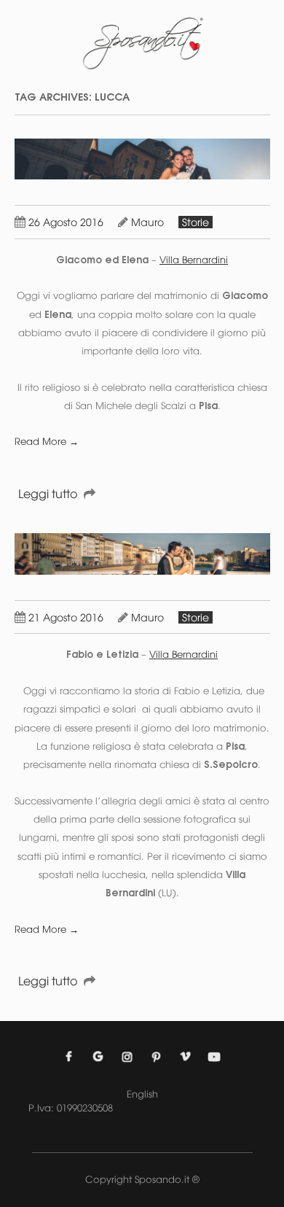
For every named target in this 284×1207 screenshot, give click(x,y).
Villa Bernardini (193, 259)
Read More (47, 441)
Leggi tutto (47, 493)
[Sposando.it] (142, 43)
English (142, 1094)
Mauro (147, 222)
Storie (195, 222)
